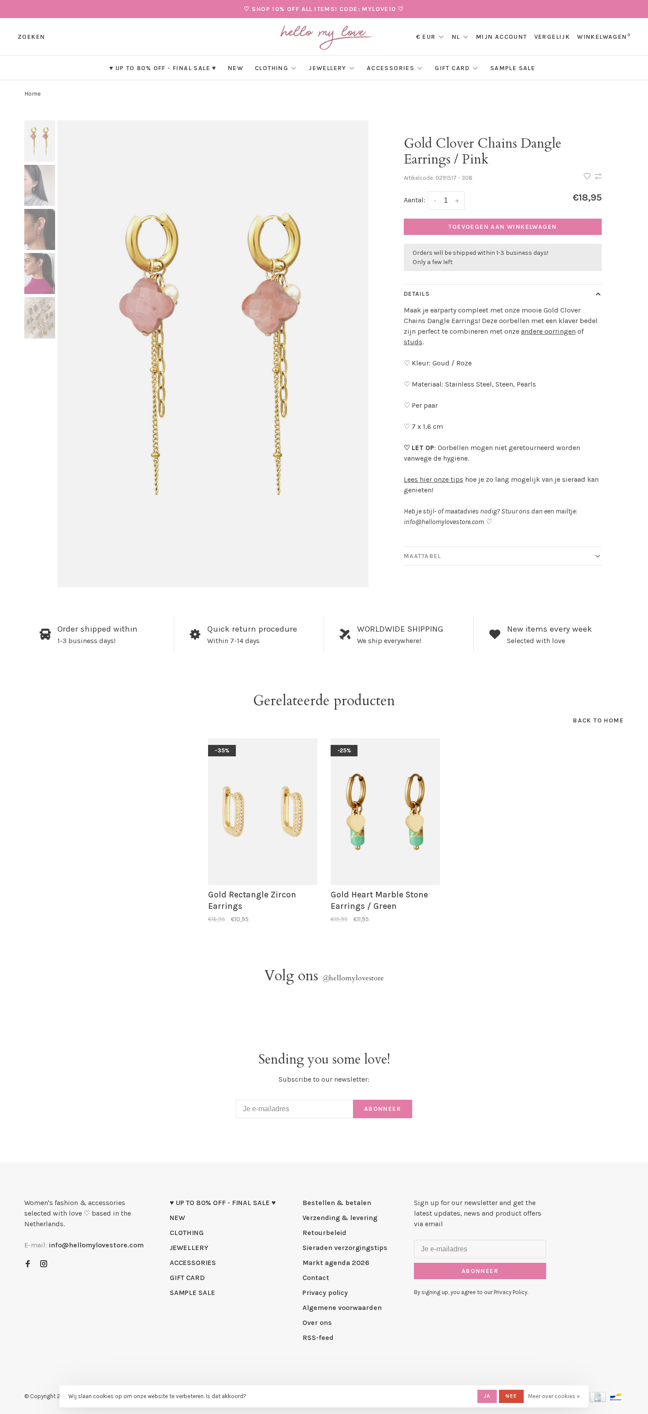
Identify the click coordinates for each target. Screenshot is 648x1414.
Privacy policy (325, 1292)
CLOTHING (271, 68)
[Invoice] (598, 1399)
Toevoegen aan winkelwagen (502, 227)
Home (32, 93)
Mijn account (501, 37)
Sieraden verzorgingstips (344, 1247)
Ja (487, 1396)
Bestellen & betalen (336, 1202)
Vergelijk (552, 37)
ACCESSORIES (390, 68)
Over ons (317, 1322)
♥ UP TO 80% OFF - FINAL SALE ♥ (162, 68)
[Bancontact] (616, 1399)
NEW (235, 68)
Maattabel (422, 556)
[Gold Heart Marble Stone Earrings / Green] (385, 811)
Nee (511, 1396)
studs (413, 342)
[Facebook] (27, 1264)
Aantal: (414, 200)
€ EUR (427, 37)
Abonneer (382, 1109)
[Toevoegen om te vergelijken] (598, 177)
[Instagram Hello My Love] (43, 1264)
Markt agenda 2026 (335, 1262)
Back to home (598, 720)
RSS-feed (318, 1337)
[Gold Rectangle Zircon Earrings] (262, 811)
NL (456, 37)
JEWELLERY (327, 68)
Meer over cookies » (554, 1396)
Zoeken (31, 37)
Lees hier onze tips (433, 479)
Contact (315, 1277)
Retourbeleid (324, 1232)
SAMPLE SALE (512, 68)
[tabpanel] (213, 353)
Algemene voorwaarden (342, 1307)
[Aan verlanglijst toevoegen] (588, 177)
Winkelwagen (603, 37)
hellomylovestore (353, 978)
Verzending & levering (339, 1217)
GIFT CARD (452, 68)
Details (417, 294)
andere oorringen (548, 331)
